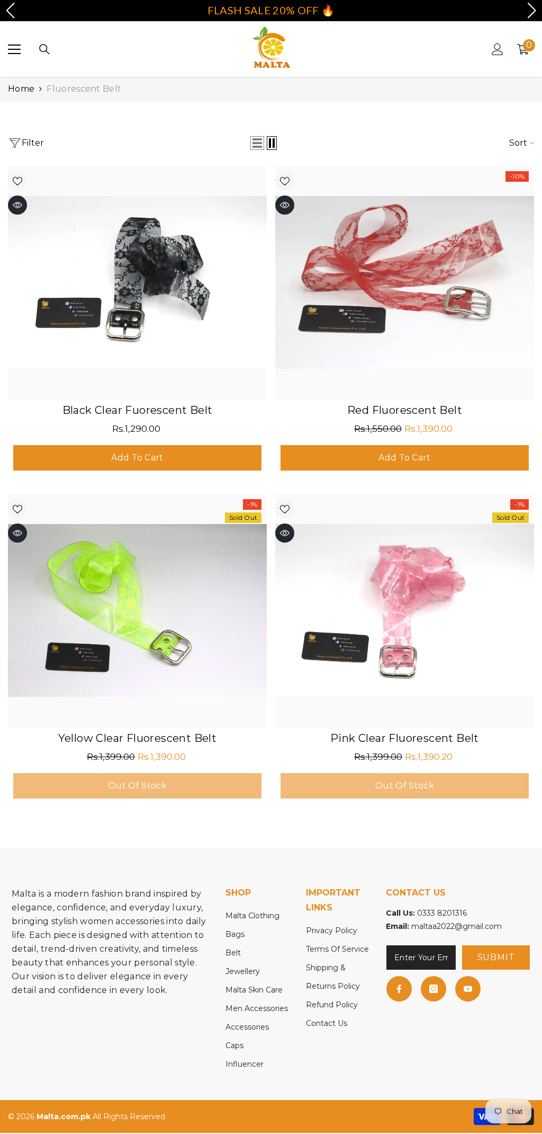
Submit (496, 957)
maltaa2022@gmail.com (456, 926)
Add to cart (137, 458)
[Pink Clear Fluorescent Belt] (404, 610)
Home (21, 89)
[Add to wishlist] (17, 180)
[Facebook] (399, 989)
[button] (257, 143)
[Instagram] (433, 989)
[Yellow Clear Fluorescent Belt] (137, 610)
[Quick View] (17, 205)
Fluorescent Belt (84, 89)
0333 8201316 (442, 913)
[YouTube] (468, 989)
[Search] (44, 49)
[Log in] (497, 49)
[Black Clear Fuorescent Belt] (137, 282)
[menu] (14, 49)
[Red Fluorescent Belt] (404, 282)
